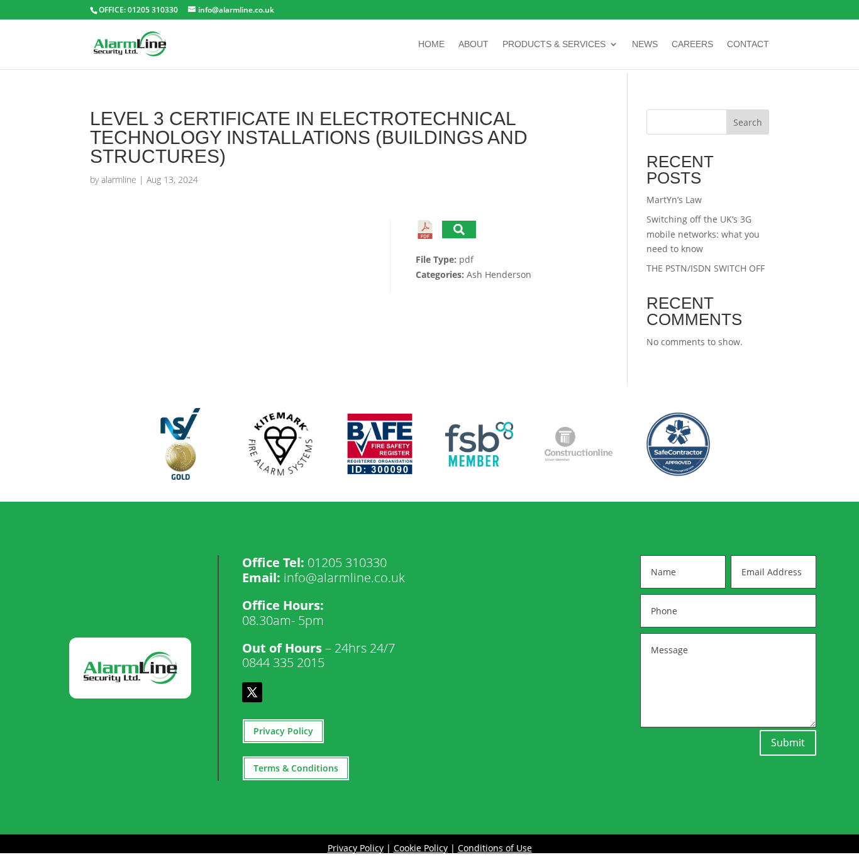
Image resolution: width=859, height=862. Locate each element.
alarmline (118, 179)
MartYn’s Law (674, 200)
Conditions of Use (495, 848)
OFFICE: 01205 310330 (138, 9)
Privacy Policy (283, 731)
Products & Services (554, 44)
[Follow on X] (252, 692)
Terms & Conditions (295, 768)
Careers (692, 44)
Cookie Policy (421, 848)
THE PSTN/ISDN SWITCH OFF (705, 268)
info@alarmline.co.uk (344, 577)
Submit (788, 742)
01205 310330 (347, 562)
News (645, 44)
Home (431, 44)
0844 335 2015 (283, 662)
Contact (748, 44)
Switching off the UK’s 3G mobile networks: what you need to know (703, 234)
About (473, 44)
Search (747, 122)
